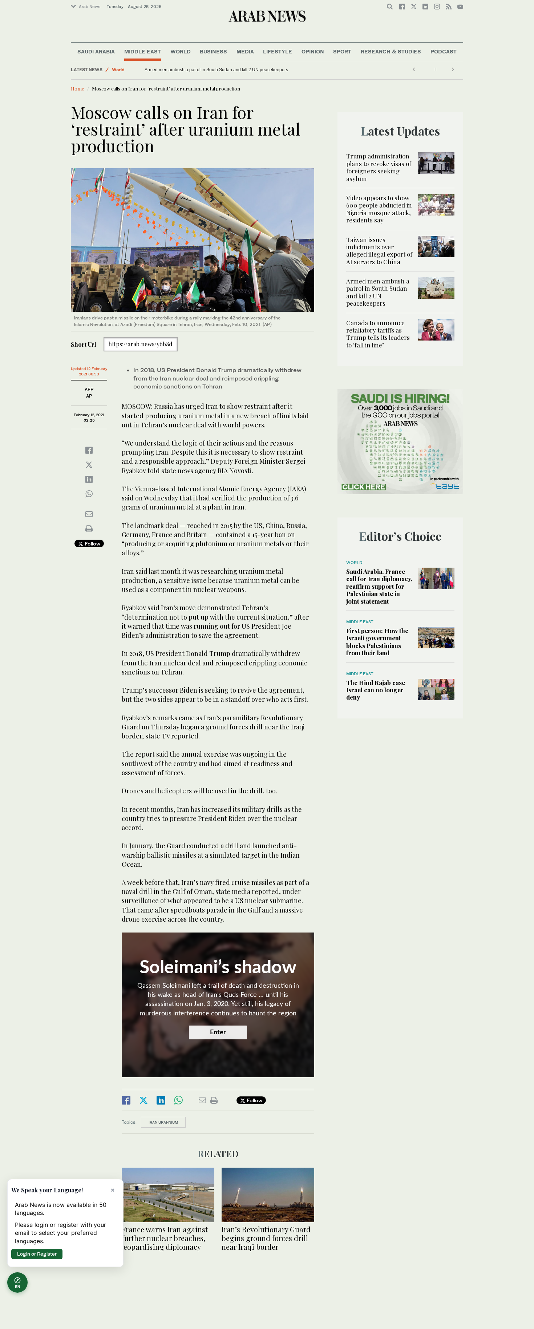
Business (213, 51)
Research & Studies (391, 51)
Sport (342, 51)
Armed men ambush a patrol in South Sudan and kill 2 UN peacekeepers (216, 69)
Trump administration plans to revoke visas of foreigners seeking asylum (378, 167)
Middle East (142, 51)
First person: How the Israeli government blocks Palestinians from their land (377, 642)
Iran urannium (163, 1122)
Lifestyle (277, 51)
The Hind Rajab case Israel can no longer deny (375, 689)
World (180, 51)
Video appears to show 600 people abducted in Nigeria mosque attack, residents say (379, 209)
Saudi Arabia (96, 51)
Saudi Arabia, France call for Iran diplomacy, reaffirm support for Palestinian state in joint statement (379, 586)
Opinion (313, 51)
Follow (91, 543)
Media (245, 51)
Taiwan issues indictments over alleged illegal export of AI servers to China (379, 250)
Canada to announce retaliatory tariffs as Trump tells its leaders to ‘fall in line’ (378, 334)
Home (77, 88)
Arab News (89, 6)
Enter (218, 1032)
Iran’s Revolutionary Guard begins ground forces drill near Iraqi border (266, 1238)
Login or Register (37, 1254)
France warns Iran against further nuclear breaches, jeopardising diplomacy (165, 1238)
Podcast (443, 51)
